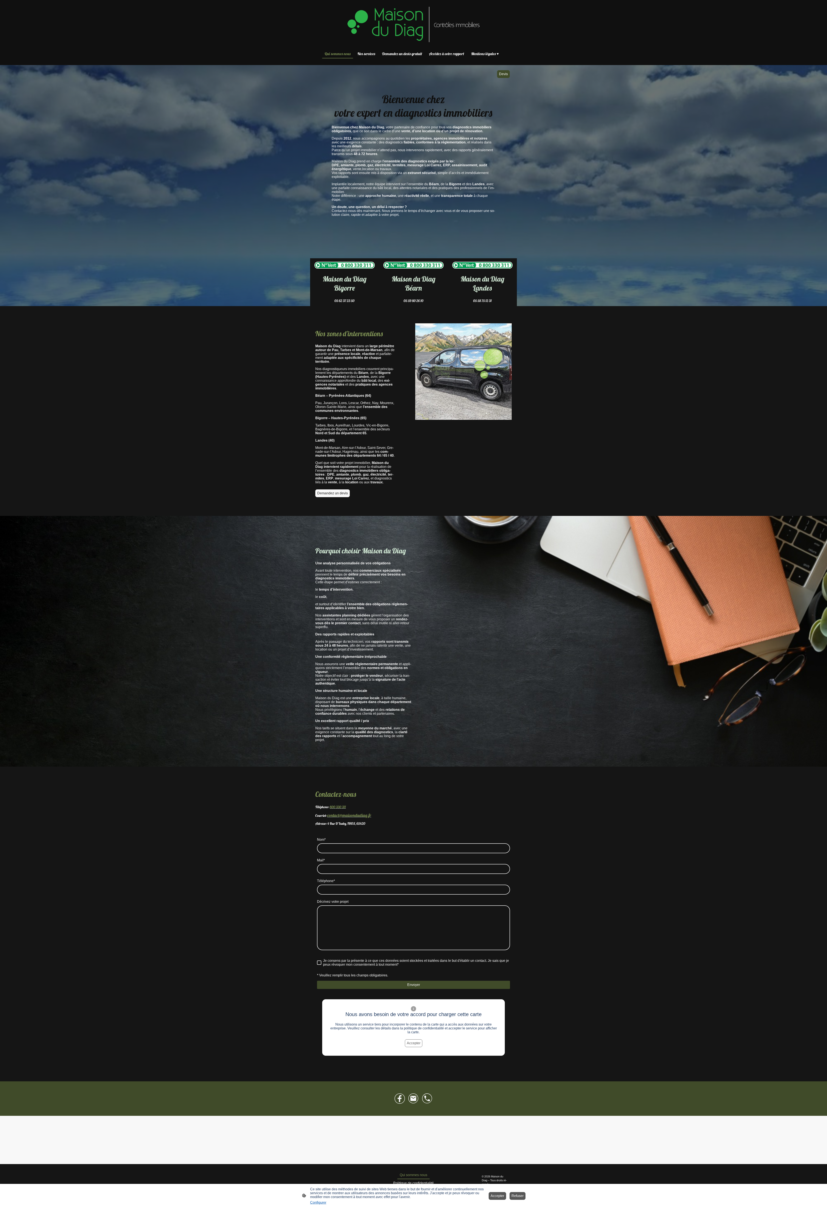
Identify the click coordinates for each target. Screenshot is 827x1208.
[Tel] (427, 1098)
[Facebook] (400, 1098)
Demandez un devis (332, 493)
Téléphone (326, 881)
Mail (321, 860)
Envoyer (413, 985)
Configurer (318, 1202)
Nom (321, 839)
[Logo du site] (413, 24)
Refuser (517, 1196)
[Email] (413, 1098)
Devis (503, 74)
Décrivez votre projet (332, 901)
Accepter (413, 1043)
